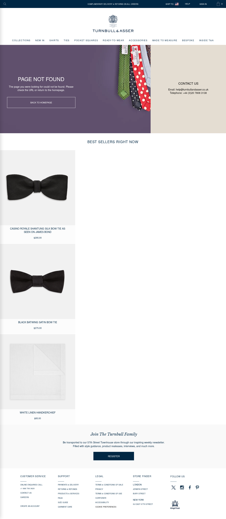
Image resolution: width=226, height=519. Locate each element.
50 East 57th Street (143, 504)
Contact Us (26, 493)
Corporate (100, 498)
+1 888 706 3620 (27, 488)
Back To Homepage (41, 102)
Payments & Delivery (68, 484)
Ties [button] (67, 40)
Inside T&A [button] (206, 40)
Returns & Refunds (67, 489)
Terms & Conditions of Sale (109, 484)
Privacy (99, 489)
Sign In (203, 4)
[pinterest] (197, 487)
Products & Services (68, 493)
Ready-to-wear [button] (113, 40)
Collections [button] (21, 40)
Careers (24, 497)
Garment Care (65, 507)
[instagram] (182, 487)
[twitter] (173, 487)
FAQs (60, 498)
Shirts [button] (54, 40)
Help (187, 4)
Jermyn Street (140, 489)
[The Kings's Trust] (188, 504)
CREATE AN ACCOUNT (30, 506)
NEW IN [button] (40, 40)
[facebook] (190, 487)
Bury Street (139, 493)
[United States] (177, 4)
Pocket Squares (86, 40)
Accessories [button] (138, 40)
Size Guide (63, 502)
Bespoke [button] (188, 40)
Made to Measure (164, 40)
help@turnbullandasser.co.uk (192, 89)
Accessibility (102, 502)
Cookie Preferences (105, 507)
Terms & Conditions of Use (108, 493)
